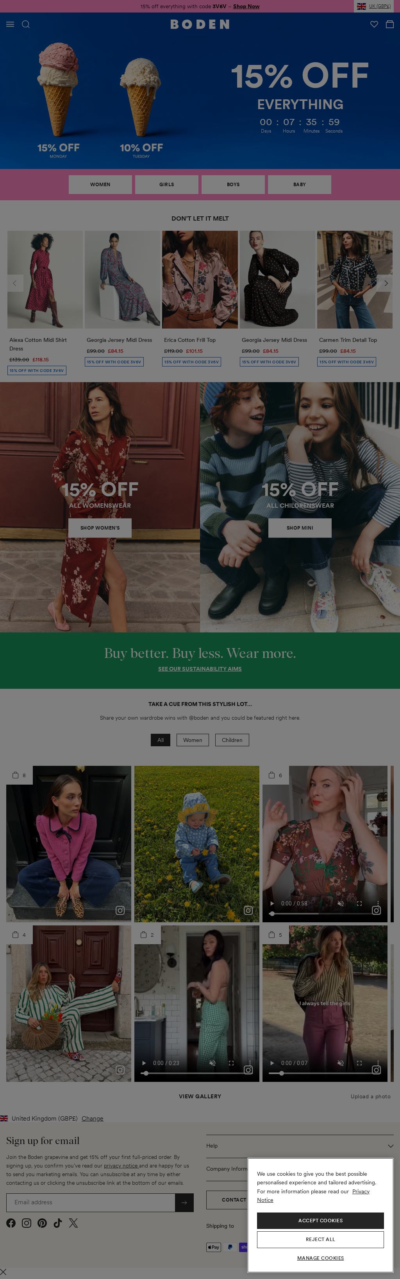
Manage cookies (320, 1258)
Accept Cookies (320, 1220)
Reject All (321, 1239)
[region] (320, 1215)
